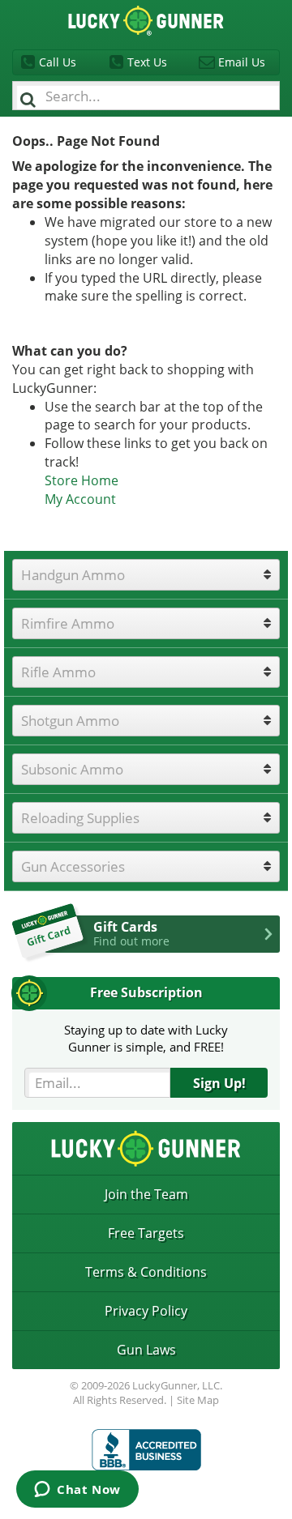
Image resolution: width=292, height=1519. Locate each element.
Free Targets (146, 1233)
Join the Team (146, 1194)
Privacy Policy (146, 1311)
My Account (80, 499)
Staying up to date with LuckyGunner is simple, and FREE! (146, 1038)
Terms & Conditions (146, 1272)
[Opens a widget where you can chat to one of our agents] (77, 1490)
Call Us (57, 62)
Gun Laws (146, 1350)
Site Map (198, 1400)
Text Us (147, 62)
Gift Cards (131, 933)
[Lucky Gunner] (146, 1449)
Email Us (241, 62)
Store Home (81, 480)
